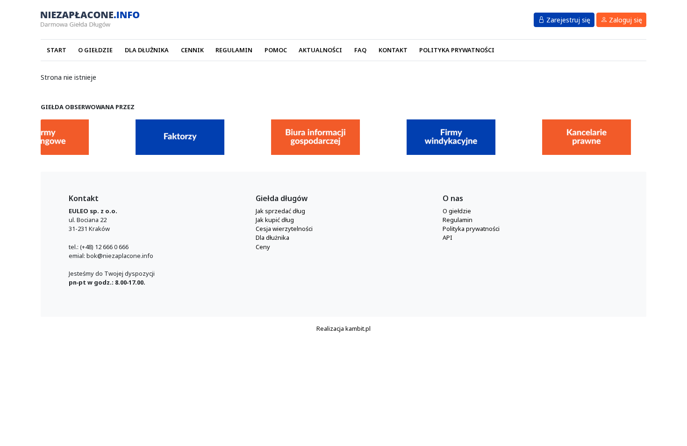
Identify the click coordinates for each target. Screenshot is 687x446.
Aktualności (320, 50)
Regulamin (233, 50)
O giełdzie (95, 50)
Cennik (192, 50)
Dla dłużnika (147, 50)
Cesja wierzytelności (284, 228)
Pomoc (276, 50)
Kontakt (393, 50)
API (447, 237)
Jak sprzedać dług (280, 211)
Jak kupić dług (275, 220)
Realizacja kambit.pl (343, 328)
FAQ (360, 50)
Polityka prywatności (456, 50)
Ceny (263, 247)
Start (56, 50)
